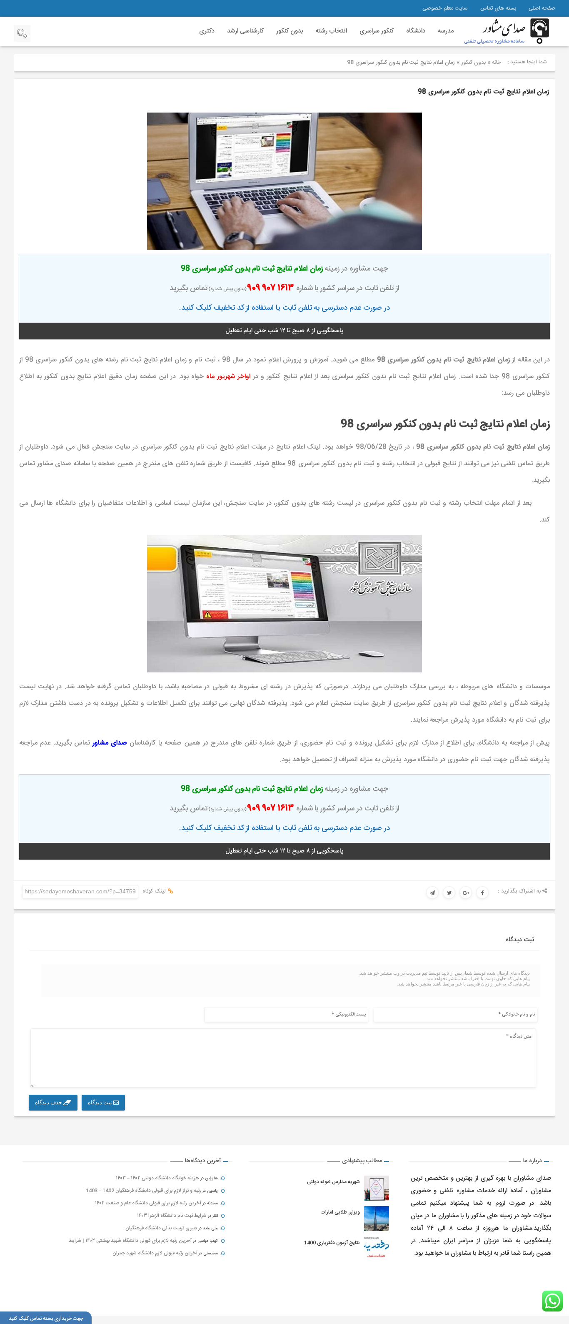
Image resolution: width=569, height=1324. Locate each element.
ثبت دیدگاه (100, 1102)
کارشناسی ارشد (245, 31)
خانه (496, 62)
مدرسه (446, 31)
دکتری (207, 31)
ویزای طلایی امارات (340, 1212)
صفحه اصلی (542, 8)
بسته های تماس (498, 8)
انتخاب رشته (331, 31)
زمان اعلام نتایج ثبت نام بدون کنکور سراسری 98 (483, 92)
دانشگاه (415, 31)
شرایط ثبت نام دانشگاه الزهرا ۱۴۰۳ (172, 1215)
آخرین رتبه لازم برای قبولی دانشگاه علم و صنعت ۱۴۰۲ (148, 1203)
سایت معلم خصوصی (445, 8)
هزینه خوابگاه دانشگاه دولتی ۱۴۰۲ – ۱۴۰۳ (157, 1178)
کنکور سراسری (376, 31)
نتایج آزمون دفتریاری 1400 (332, 1243)
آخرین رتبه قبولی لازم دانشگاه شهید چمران (154, 1253)
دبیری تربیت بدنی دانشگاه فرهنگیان (161, 1228)
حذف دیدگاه (49, 1102)
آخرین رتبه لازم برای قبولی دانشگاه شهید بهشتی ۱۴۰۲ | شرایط (130, 1240)
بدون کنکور (289, 31)
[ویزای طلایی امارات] (376, 1218)
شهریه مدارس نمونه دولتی (333, 1182)
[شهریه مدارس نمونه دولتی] (376, 1188)
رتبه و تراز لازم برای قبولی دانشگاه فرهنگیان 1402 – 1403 (143, 1190)
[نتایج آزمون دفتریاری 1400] (376, 1248)
